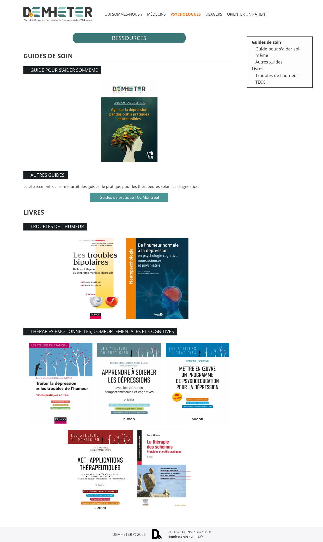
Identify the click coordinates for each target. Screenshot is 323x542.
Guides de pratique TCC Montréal (129, 197)
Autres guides (269, 62)
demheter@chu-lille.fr (185, 536)
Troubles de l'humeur (276, 75)
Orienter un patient (247, 14)
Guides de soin (266, 42)
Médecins (156, 14)
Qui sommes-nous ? (123, 14)
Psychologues (185, 14)
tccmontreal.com (51, 186)
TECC (260, 82)
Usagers (213, 14)
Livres (257, 69)
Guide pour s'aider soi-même (278, 52)
